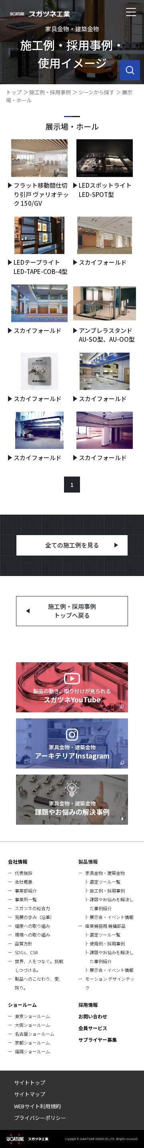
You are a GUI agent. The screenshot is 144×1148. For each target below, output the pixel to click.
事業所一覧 (26, 899)
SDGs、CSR (26, 952)
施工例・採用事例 (50, 92)
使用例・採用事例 (107, 943)
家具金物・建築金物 (105, 873)
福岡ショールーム (32, 1051)
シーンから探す (96, 92)
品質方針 (23, 943)
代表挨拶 (23, 873)
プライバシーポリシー (40, 1118)
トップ (14, 92)
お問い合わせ (92, 1016)
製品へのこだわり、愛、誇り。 (39, 983)
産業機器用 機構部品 (105, 926)
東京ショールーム (32, 1016)
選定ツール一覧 (105, 881)
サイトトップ (29, 1082)
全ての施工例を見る (72, 545)
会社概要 (23, 881)
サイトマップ (29, 1094)
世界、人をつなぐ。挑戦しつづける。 (39, 965)
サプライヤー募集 (97, 1039)
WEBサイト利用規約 (37, 1106)
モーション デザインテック (109, 983)
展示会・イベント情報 (112, 917)
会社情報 (17, 861)
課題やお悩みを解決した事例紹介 (112, 903)
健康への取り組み (32, 926)
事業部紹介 (26, 890)
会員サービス (92, 1027)
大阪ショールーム (32, 1025)
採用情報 (88, 1004)
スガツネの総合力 (32, 908)
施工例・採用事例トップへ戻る (72, 611)
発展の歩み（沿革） (34, 917)
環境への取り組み (32, 934)
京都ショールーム (32, 1042)
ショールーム (22, 1004)
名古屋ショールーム (34, 1033)
